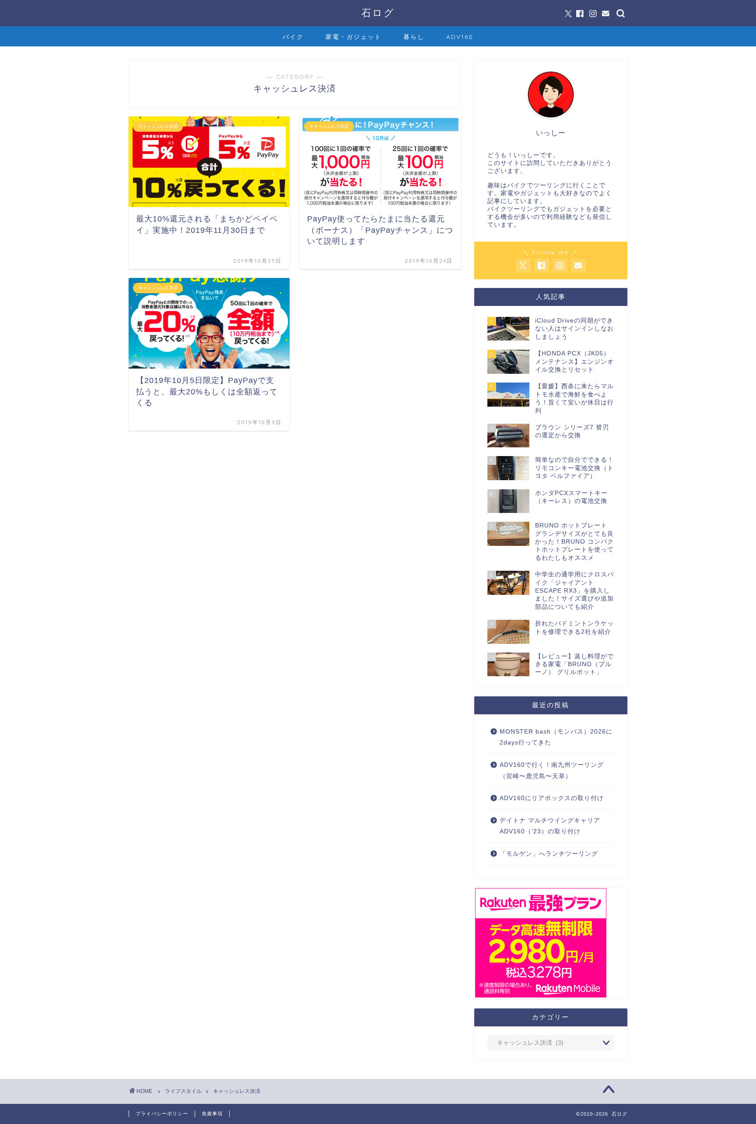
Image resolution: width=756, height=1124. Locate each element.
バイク (293, 37)
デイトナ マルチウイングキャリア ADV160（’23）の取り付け (550, 826)
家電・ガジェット (354, 37)
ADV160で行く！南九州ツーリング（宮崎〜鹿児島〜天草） (552, 771)
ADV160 (459, 37)
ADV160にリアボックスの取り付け (552, 798)
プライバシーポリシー (162, 1113)
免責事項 (212, 1113)
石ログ (378, 12)
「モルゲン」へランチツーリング (549, 853)
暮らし (413, 37)
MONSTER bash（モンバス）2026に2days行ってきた (556, 737)
